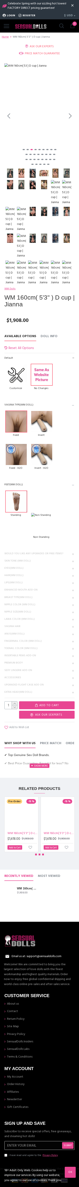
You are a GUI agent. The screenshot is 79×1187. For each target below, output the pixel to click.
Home (5, 37)
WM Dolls (10, 289)
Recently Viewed (18, 876)
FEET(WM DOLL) (13, 484)
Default (8, 358)
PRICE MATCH (50, 743)
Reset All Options (21, 348)
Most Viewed (49, 876)
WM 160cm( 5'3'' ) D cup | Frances (58, 833)
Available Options (20, 336)
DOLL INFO (49, 336)
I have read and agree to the (33, 1155)
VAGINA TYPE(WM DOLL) (18, 405)
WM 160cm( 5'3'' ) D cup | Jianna (27, 888)
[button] (8, 115)
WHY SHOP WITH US (20, 743)
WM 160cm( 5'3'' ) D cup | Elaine (22, 833)
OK (70, 1172)
